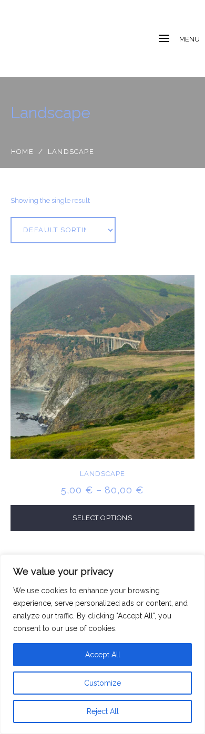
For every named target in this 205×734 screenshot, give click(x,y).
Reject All (103, 711)
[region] (102, 644)
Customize (102, 683)
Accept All (102, 654)
